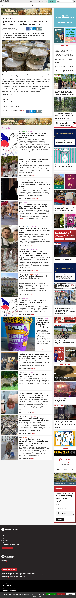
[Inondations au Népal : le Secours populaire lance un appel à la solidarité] (9, 136)
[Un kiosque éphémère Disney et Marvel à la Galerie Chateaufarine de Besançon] (65, 197)
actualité (28, 353)
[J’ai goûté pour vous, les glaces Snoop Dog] (18, 323)
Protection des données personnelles (12, 538)
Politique (31, 274)
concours (5, 106)
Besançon (21, 157)
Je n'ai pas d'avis (62, 508)
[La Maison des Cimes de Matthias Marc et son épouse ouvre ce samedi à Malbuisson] (9, 231)
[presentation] (55, 373)
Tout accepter (51, 594)
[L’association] (9, 357)
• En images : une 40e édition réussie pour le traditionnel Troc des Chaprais (64, 66)
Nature (25, 131)
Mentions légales (7, 542)
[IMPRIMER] (40, 29)
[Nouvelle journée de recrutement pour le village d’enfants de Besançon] (9, 162)
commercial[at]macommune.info (9, 565)
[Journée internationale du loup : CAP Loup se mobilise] (9, 377)
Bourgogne (22, 249)
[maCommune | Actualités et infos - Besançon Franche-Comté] (33, 5)
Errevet (21, 202)
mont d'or (17, 106)
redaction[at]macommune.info (9, 561)
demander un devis (9, 569)
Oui (58, 504)
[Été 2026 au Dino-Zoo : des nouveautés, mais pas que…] (65, 249)
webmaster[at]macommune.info (9, 577)
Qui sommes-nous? (8, 535)
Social (27, 179)
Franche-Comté (7, 18)
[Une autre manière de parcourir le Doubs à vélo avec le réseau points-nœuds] (65, 331)
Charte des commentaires (9, 536)
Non (58, 506)
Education (28, 157)
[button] (72, 1)
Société (14, 18)
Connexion (70, 239)
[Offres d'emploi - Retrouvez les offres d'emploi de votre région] (65, 127)
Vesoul (21, 391)
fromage (11, 106)
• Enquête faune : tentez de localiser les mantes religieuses (64, 71)
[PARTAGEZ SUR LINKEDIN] (34, 29)
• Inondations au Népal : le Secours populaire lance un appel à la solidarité (64, 61)
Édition (41, 4)
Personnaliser (70, 594)
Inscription (59, 239)
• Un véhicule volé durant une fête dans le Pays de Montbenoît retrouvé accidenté (64, 50)
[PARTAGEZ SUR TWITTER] (31, 29)
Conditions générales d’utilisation (11, 544)
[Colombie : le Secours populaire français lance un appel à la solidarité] (9, 303)
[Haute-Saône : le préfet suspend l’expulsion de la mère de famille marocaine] (9, 278)
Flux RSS (5, 540)
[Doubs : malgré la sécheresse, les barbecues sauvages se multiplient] (9, 420)
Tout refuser (60, 594)
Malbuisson (22, 226)
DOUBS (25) (21, 372)
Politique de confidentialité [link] (38, 596)
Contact (5, 533)
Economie (28, 226)
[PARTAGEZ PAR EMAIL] (37, 29)
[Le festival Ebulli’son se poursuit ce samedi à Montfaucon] (65, 389)
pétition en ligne (23, 218)
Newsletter (7, 548)
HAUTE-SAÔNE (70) (23, 274)
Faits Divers (34, 416)
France (21, 131)
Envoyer (59, 519)
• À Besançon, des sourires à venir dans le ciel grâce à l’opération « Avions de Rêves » (64, 56)
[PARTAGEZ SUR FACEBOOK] (27, 29)
